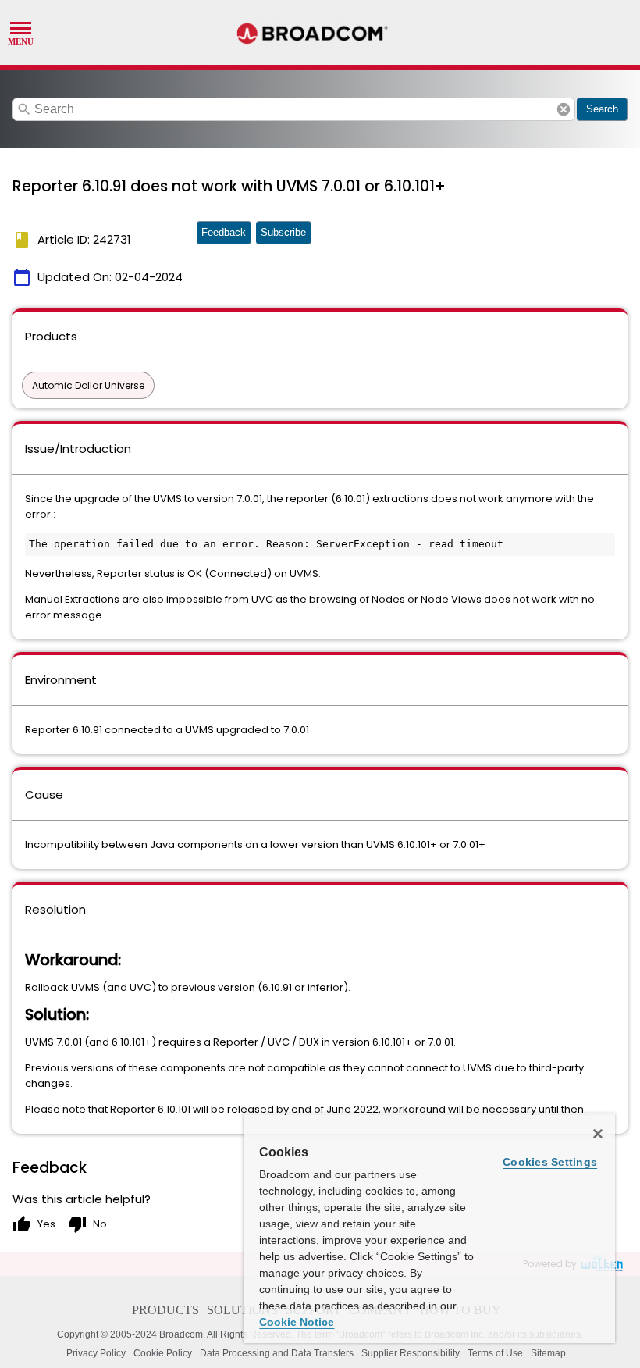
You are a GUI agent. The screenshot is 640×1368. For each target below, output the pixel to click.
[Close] (598, 1133)
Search (602, 109)
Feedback (223, 232)
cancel (563, 109)
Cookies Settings (550, 1162)
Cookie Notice (296, 1322)
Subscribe (283, 232)
